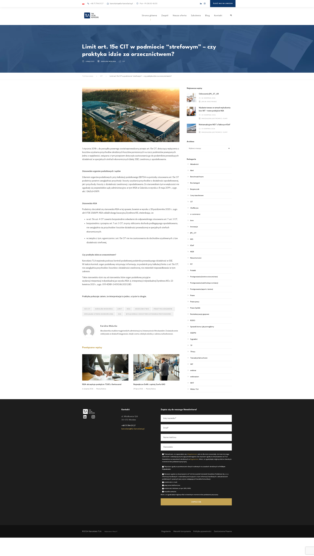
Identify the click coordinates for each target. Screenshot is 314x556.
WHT (192, 383)
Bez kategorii (195, 183)
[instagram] (204, 3)
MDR (192, 252)
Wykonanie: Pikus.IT (111, 531)
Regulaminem (192, 454)
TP (191, 345)
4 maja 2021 (90, 61)
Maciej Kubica (101, 389)
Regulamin (166, 531)
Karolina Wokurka (108, 61)
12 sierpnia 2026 (208, 129)
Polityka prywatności (202, 531)
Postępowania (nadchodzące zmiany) (204, 283)
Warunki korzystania (182, 531)
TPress (192, 352)
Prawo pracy (194, 302)
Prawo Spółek (195, 308)
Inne (192, 220)
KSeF (192, 245)
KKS (191, 239)
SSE (119, 314)
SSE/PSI (193, 333)
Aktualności (194, 164)
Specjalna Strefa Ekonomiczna (98, 314)
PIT (191, 264)
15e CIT (87, 309)
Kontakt (218, 16)
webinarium (194, 377)
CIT (124, 61)
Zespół (164, 16)
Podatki (193, 270)
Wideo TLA (194, 389)
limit (120, 309)
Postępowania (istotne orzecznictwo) (204, 277)
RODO (192, 320)
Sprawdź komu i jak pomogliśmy (202, 327)
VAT (191, 364)
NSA (128, 309)
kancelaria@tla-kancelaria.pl (121, 3)
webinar (193, 370)
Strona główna (149, 16)
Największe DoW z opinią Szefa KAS (149, 384)
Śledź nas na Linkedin (223, 3)
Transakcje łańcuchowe (198, 358)
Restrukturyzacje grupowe (199, 314)
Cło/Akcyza (194, 208)
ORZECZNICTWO (142, 309)
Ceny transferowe (196, 195)
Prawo (192, 295)
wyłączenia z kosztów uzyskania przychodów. (148, 314)
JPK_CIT (193, 233)
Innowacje (194, 227)
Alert (192, 170)
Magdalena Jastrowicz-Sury (215, 118)
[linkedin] (201, 3)
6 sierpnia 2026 (87, 389)
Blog (207, 16)
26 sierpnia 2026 (209, 98)
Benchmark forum (197, 177)
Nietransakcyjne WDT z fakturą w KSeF (215, 125)
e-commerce (195, 214)
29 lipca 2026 (138, 389)
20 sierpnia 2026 (209, 115)
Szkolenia (196, 16)
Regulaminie (194, 459)
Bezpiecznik (194, 189)
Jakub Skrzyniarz (209, 101)
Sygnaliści (193, 339)
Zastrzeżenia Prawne (223, 531)
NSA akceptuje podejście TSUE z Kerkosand (101, 384)
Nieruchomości (195, 258)
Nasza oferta (180, 16)
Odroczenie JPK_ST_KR (209, 94)
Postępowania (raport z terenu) (201, 289)
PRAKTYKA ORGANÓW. (163, 309)
